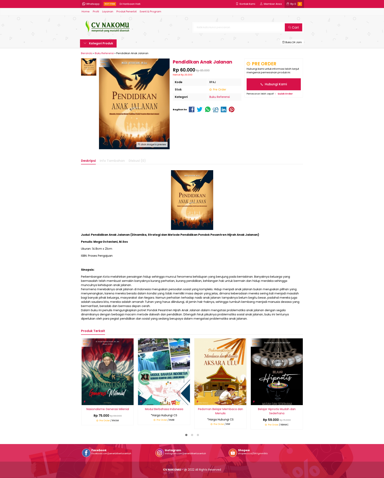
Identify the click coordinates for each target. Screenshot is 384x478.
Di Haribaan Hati (130, 4)
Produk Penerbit (126, 11)
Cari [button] (295, 27)
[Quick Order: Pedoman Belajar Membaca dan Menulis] (197, 401)
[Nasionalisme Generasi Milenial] (108, 372)
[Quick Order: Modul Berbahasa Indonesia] (141, 401)
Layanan (107, 11)
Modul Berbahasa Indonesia (164, 409)
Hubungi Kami (275, 84)
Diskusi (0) (137, 161)
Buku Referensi (219, 97)
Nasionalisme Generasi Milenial (107, 409)
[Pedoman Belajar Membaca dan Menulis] (220, 372)
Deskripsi (88, 161)
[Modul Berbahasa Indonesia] (164, 372)
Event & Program (150, 11)
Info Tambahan (112, 161)
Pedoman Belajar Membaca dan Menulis (220, 411)
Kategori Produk (100, 43)
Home (86, 11)
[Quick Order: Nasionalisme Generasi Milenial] (85, 401)
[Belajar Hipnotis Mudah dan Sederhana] (277, 372)
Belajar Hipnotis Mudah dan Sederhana (277, 411)
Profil (96, 11)
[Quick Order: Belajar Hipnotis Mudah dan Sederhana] (254, 401)
